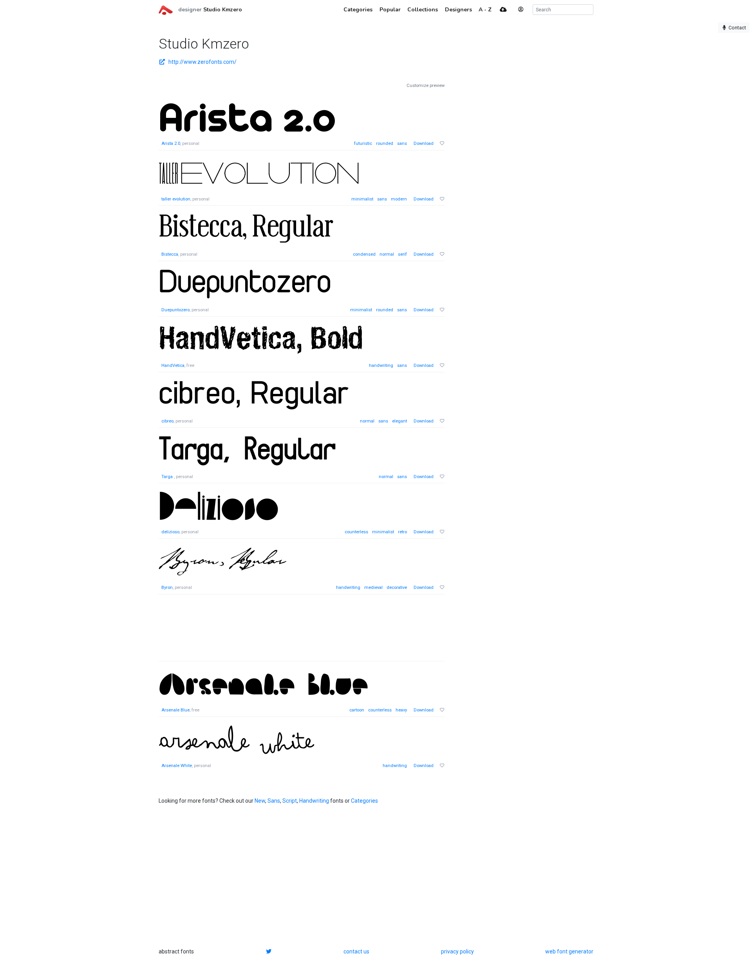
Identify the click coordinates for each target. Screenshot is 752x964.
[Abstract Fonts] (166, 9)
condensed (364, 254)
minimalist (362, 199)
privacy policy (457, 951)
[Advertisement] (302, 632)
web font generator (569, 951)
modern (399, 199)
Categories (364, 801)
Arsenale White (176, 765)
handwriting (381, 365)
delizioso (170, 531)
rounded (384, 143)
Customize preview (426, 85)
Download (424, 143)
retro (402, 531)
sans (402, 143)
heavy (401, 710)
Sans (274, 801)
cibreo (167, 421)
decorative (397, 587)
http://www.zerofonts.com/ (202, 62)
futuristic (363, 143)
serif (402, 254)
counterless (356, 531)
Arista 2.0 (170, 143)
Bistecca (169, 254)
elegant (399, 421)
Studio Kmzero (222, 9)
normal (387, 254)
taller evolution (175, 199)
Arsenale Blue (175, 710)
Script (289, 801)
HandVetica (172, 365)
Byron (167, 587)
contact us (356, 951)
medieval (373, 587)
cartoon (356, 710)
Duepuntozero (175, 309)
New (260, 801)
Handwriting (314, 801)
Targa (167, 476)
